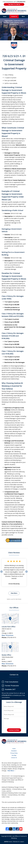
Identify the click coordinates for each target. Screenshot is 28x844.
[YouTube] (20, 828)
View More (14, 593)
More (23, 16)
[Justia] (17, 828)
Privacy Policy (14, 753)
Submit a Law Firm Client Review (14, 599)
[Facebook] (7, 828)
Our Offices (14, 607)
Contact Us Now (14, 730)
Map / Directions (7, 635)
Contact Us (14, 16)
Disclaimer (14, 751)
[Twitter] (10, 828)
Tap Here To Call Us (14, 4)
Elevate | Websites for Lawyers (14, 841)
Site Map (14, 755)
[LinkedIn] (14, 828)
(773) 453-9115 (11, 637)
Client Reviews (14, 552)
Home (4, 16)
